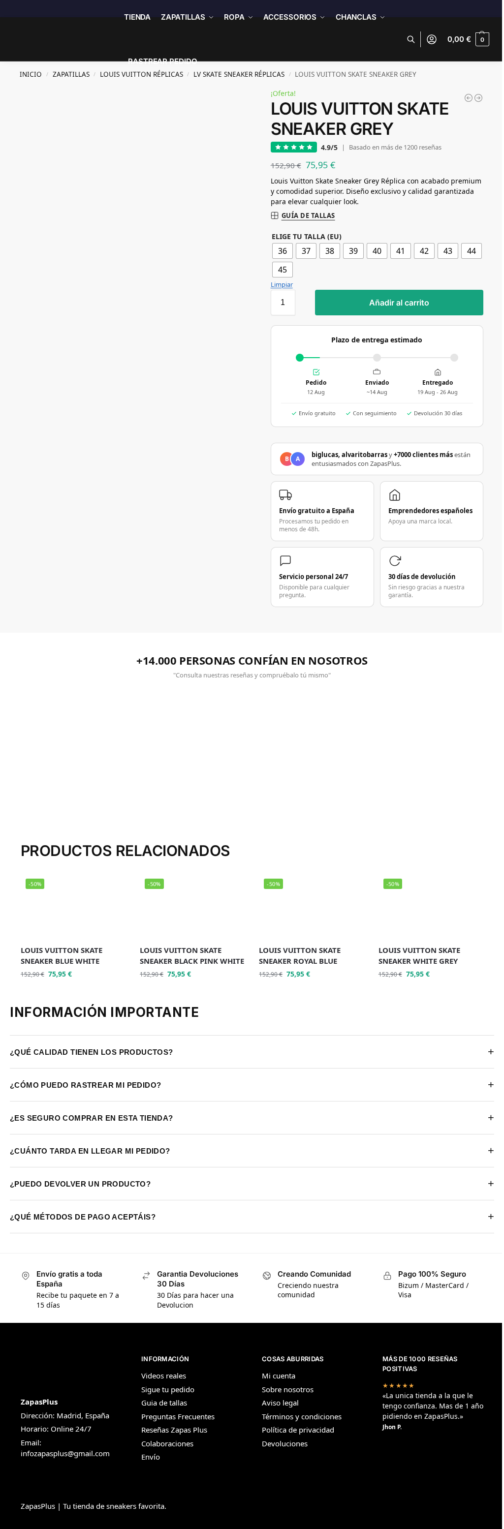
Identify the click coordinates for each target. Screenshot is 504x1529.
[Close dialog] (416, 685)
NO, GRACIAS (158, 859)
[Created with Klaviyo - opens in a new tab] (248, 895)
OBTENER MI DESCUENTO (158, 835)
